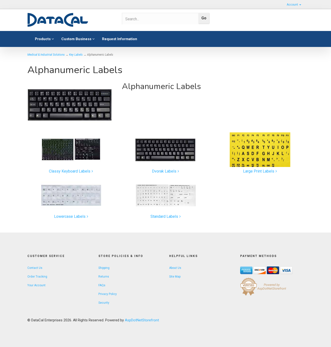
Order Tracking (37, 276)
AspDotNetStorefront (142, 320)
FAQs (101, 285)
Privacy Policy (107, 294)
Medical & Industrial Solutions (46, 54)
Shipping (104, 268)
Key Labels (76, 54)
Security (103, 302)
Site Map (175, 276)
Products (43, 39)
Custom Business (76, 39)
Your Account (36, 285)
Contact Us (34, 268)
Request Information (119, 39)
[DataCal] (71, 20)
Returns (103, 276)
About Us (175, 268)
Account (293, 4)
